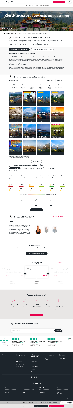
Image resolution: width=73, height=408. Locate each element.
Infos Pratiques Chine (20, 358)
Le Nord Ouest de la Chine (27, 168)
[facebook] (7, 28)
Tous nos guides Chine (28, 5)
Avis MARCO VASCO (34, 366)
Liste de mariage (14, 402)
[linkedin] (2, 28)
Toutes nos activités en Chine (7, 358)
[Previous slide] (25, 273)
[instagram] (4, 28)
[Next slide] (48, 273)
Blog (31, 371)
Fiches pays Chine (19, 361)
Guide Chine (18, 359)
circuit (18, 33)
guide (15, 33)
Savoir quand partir (36, 209)
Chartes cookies (38, 402)
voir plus (21, 342)
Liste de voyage (20, 402)
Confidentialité (33, 402)
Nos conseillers (33, 364)
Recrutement (33, 369)
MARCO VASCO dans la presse (36, 367)
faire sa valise (23, 33)
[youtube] (9, 28)
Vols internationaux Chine (20, 366)
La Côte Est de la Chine (50, 168)
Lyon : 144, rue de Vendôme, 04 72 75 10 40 (50, 359)
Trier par (58, 80)
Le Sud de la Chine (39, 168)
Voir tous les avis (60, 262)
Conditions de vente (9, 402)
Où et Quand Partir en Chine (21, 363)
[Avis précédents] (10, 342)
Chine (12, 33)
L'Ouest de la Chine (14, 170)
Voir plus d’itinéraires (36, 161)
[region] (48, 229)
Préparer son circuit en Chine (42, 5)
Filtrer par (49, 80)
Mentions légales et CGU (27, 402)
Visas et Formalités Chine (20, 364)
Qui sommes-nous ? (34, 361)
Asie (9, 33)
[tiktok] (11, 28)
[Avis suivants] (65, 342)
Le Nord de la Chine (14, 168)
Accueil (5, 33)
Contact (32, 359)
